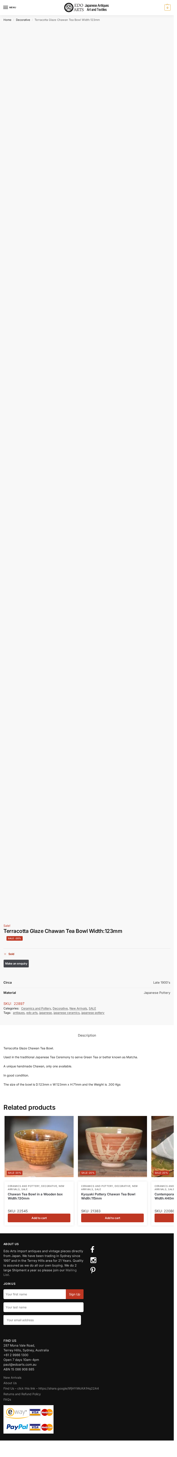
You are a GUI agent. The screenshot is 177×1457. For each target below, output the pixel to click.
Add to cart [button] (39, 1218)
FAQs (7, 1399)
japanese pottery (92, 1012)
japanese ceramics (67, 1012)
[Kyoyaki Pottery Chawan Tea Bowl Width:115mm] (112, 1146)
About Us (10, 1383)
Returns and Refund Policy (22, 1394)
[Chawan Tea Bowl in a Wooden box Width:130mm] (39, 1146)
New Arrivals (78, 1008)
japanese (45, 1012)
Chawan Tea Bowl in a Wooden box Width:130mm (35, 1196)
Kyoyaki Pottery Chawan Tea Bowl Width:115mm (108, 1196)
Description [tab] (87, 1035)
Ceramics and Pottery (36, 1008)
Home (7, 19)
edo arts (32, 1012)
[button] (167, 8)
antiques (19, 1012)
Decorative (23, 19)
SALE (92, 1008)
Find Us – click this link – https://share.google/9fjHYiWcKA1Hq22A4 (51, 1388)
